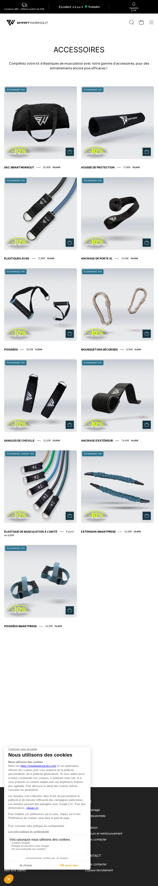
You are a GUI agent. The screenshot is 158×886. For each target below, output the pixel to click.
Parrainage (92, 810)
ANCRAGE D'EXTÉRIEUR (97, 440)
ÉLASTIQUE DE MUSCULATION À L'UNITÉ (30, 531)
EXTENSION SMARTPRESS (98, 531)
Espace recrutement (99, 870)
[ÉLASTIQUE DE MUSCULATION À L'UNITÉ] (70, 516)
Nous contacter (96, 839)
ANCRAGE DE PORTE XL (97, 258)
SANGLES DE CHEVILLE (19, 440)
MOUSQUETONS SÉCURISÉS (99, 349)
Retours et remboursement (103, 833)
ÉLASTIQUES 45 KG (16, 258)
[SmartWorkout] (27, 22)
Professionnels (95, 815)
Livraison (91, 827)
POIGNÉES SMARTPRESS (20, 626)
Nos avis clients (15, 870)
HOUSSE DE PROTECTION (98, 167)
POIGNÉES (11, 349)
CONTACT (93, 856)
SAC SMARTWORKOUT (19, 167)
